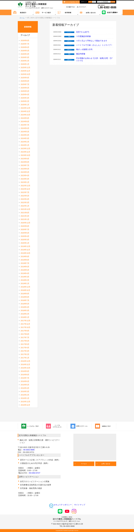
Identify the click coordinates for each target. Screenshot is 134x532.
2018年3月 (25, 310)
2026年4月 (25, 54)
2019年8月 (25, 260)
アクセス (84, 464)
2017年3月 (25, 351)
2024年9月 (25, 118)
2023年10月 (25, 155)
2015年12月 (25, 402)
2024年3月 (25, 138)
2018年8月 (25, 297)
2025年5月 (25, 91)
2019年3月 (25, 277)
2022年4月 (25, 199)
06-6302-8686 (29, 450)
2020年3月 (25, 240)
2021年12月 (25, 209)
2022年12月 (25, 186)
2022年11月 (25, 189)
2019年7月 (25, 263)
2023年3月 (25, 179)
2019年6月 (25, 267)
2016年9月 (25, 371)
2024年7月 (25, 125)
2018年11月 (25, 290)
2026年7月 (25, 44)
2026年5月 (25, 51)
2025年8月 (25, 81)
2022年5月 (25, 196)
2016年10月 (25, 368)
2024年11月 (25, 111)
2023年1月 (25, 182)
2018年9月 (25, 294)
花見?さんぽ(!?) (82, 32)
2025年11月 (25, 71)
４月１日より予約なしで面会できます (91, 41)
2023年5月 (25, 172)
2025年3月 (25, 98)
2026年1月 (25, 64)
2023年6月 (25, 169)
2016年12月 (25, 361)
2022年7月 (25, 192)
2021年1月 (25, 219)
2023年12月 (25, 148)
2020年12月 (25, 223)
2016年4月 (25, 388)
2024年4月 (25, 135)
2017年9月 (25, 331)
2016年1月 (25, 398)
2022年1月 (25, 206)
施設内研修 (80, 54)
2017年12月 (25, 321)
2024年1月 (25, 145)
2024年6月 (25, 128)
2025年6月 (25, 88)
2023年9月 (25, 159)
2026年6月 (25, 47)
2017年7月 (25, 337)
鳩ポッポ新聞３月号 (84, 49)
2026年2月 (25, 61)
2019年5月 (25, 270)
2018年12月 (25, 287)
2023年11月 (25, 152)
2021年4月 (25, 216)
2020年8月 (25, 226)
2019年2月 (25, 280)
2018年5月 (25, 304)
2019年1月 (25, 283)
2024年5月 (25, 132)
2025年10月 (25, 74)
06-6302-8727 (34, 473)
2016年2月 (25, 395)
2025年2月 (25, 101)
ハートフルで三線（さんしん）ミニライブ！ (94, 45)
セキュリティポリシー (63, 505)
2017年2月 (25, 354)
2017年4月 (25, 348)
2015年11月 (25, 405)
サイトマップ (79, 505)
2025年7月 (25, 84)
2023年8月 (25, 162)
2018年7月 (25, 300)
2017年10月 (25, 327)
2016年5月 (25, 385)
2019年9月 (25, 256)
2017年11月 (25, 324)
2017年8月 (25, 334)
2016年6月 (25, 381)
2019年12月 (25, 246)
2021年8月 (25, 213)
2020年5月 (25, 233)
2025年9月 (25, 78)
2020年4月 (25, 236)
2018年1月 (25, 317)
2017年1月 (25, 358)
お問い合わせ (105, 464)
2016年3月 (25, 391)
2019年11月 (25, 250)
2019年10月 (25, 253)
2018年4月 (25, 307)
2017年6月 (25, 341)
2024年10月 (25, 115)
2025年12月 (25, 67)
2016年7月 (25, 378)
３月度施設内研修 (83, 36)
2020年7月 (25, 229)
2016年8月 (25, 375)
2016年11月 (25, 364)
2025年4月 (25, 94)
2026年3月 (25, 57)
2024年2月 (25, 142)
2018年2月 (25, 314)
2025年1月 (25, 105)
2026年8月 (25, 40)
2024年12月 (25, 108)
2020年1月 (25, 243)
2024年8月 (25, 121)
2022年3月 (25, 202)
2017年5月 (25, 344)
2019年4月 (25, 273)
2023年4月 (25, 175)
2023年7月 (25, 165)
